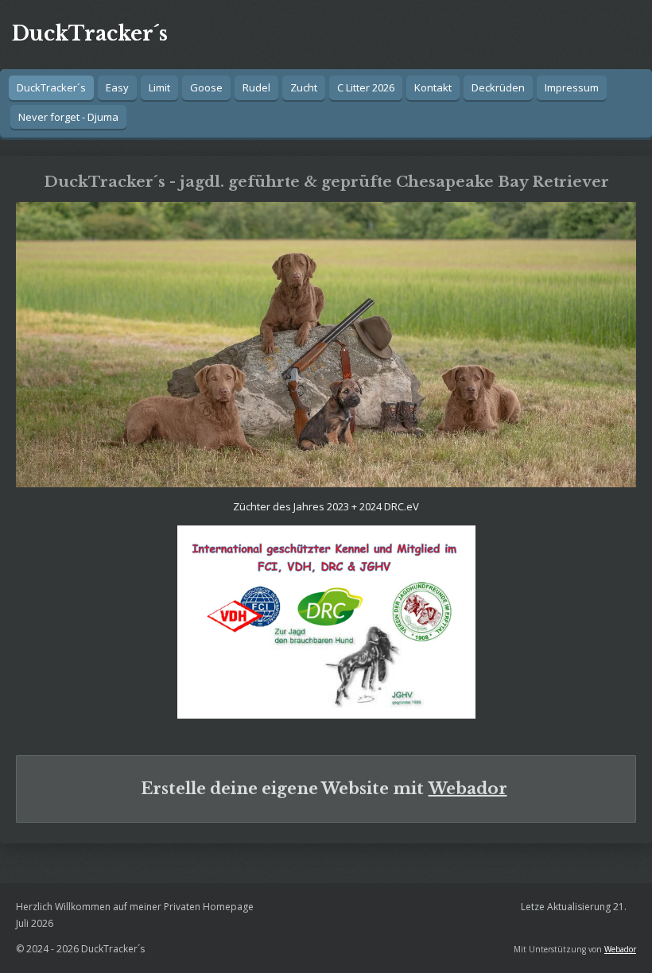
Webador (468, 788)
